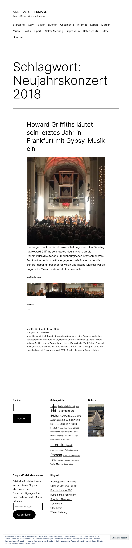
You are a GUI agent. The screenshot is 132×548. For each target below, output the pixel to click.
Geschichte (67, 24)
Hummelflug (82, 339)
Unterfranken (75, 460)
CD (62, 415)
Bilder (41, 24)
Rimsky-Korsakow (75, 350)
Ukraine (67, 460)
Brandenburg (67, 410)
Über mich (19, 37)
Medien (105, 24)
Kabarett (75, 436)
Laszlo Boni (98, 346)
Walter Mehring (53, 31)
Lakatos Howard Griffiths (64, 346)
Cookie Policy (30, 543)
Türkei (53, 460)
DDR (66, 415)
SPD (73, 455)
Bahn (77, 406)
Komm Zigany (49, 343)
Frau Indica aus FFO (61, 490)
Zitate (105, 31)
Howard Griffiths (67, 339)
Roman (56, 455)
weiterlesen (34, 277)
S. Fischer (67, 455)
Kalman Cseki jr (34, 343)
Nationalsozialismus (57, 450)
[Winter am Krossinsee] (96, 414)
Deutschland (73, 416)
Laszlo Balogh (85, 346)
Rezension (74, 450)
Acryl (31, 24)
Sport (37, 31)
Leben (94, 24)
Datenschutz (90, 31)
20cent (53, 406)
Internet (82, 24)
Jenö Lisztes (96, 339)
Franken (57, 424)
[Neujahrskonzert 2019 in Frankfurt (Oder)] (66, 201)
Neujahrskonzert (35, 350)
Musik (16, 31)
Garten (70, 428)
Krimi (58, 440)
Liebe (68, 440)
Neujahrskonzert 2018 (54, 350)
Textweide (56, 503)
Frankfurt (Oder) (69, 424)
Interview (60, 436)
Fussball (53, 428)
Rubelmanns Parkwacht (63, 494)
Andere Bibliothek (66, 406)
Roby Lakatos (91, 350)
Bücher (52, 24)
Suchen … (18, 400)
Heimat (53, 436)
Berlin (54, 410)
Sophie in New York (61, 499)
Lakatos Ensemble (42, 346)
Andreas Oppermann (30, 12)
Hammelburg (66, 431)
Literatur (58, 444)
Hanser (75, 432)
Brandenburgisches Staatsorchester (64, 336)
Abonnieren (24, 514)
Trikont (77, 455)
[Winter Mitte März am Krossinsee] (96, 431)
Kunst (63, 440)
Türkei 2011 (60, 460)
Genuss (76, 428)
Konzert (53, 440)
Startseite (19, 24)
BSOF (55, 339)
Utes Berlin (56, 508)
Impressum (73, 31)
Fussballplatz (62, 428)
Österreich (68, 464)
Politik (27, 31)
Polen (67, 450)
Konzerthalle (63, 343)
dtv (67, 420)
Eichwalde (74, 419)
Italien (68, 435)
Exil (51, 424)
